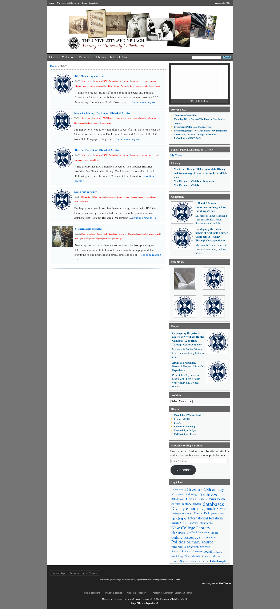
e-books (193, 508)
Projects (84, 57)
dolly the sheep (110, 233)
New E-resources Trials (186, 185)
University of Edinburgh (68, 2)
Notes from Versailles (185, 115)
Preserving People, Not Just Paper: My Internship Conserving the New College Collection (200, 132)
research (193, 546)
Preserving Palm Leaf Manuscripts (192, 126)
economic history (148, 81)
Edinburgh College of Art (181, 513)
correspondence (217, 499)
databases (135, 81)
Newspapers (79, 122)
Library (53, 57)
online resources (97, 85)
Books (191, 499)
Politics (124, 85)
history (78, 85)
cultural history (123, 81)
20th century (87, 81)
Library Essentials (90, 2)
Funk (207, 513)
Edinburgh (222, 508)
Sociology (177, 556)
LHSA (177, 422)
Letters (183, 522)
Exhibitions (99, 57)
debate (99, 233)
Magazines (152, 118)
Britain (112, 81)
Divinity (178, 508)
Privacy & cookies (113, 593)
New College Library (190, 527)
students (215, 556)
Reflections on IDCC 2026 (187, 138)
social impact (96, 238)
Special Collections (196, 556)
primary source (93, 122)
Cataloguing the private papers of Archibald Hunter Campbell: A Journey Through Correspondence (211, 234)
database (197, 503)
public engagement (151, 233)
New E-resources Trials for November (194, 181)
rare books (178, 546)
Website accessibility (136, 593)
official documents (199, 532)
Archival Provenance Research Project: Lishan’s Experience (187, 366)
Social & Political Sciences (186, 551)
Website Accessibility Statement (84, 573)
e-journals (209, 508)
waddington (118, 238)
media (85, 85)
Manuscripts (207, 523)
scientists (85, 238)
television (107, 238)
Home (51, 2)
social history (156, 85)
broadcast (91, 233)
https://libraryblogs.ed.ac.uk (145, 603)
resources (205, 546)
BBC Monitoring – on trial (89, 76)
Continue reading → (143, 102)
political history (112, 85)
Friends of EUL (182, 419)
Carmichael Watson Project (189, 415)
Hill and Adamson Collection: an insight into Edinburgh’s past (210, 207)
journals (175, 522)
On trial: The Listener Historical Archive (97, 150)
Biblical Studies (177, 499)
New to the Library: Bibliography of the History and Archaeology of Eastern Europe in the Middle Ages (200, 173)
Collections (68, 57)
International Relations (206, 518)
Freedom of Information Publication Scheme (172, 593)
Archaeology (192, 494)
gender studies (217, 513)
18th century (177, 489)
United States (179, 561)
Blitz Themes (224, 583)
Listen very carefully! (86, 191)
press (139, 233)
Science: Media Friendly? (88, 228)
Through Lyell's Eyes (185, 430)
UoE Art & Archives (185, 434)
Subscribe (183, 470)
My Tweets (177, 155)
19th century (193, 489)
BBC (105, 81)
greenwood (124, 233)
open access (209, 537)
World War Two (81, 201)
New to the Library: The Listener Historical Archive (102, 113)
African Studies (177, 494)
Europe (198, 513)
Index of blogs (118, 57)
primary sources (135, 85)
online (214, 532)
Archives (98, 81)
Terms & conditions (91, 593)
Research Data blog (184, 426)
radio (146, 85)
